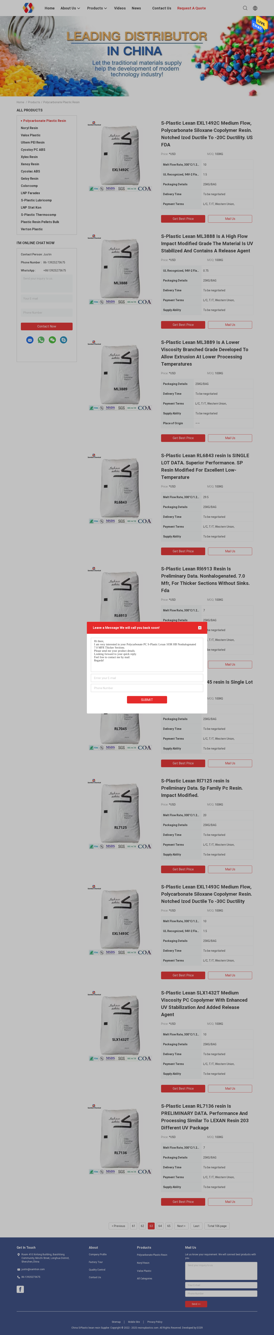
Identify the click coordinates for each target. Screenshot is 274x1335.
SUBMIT (147, 700)
